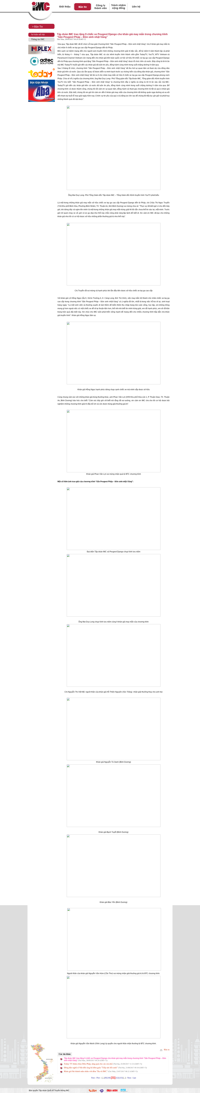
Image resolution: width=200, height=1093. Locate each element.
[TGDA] (112, 1091)
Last (134, 1078)
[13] (121, 1078)
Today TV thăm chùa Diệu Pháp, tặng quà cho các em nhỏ (103, 1064)
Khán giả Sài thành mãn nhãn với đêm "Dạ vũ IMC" (101, 1071)
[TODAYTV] (92, 1091)
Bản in (166, 1049)
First (93, 1078)
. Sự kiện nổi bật (37, 34)
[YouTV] (102, 1091)
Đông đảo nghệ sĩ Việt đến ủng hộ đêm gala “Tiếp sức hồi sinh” (105, 1067)
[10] (108, 1078)
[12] (117, 1078)
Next (129, 1078)
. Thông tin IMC (37, 39)
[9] (106, 1078)
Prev (98, 1078)
